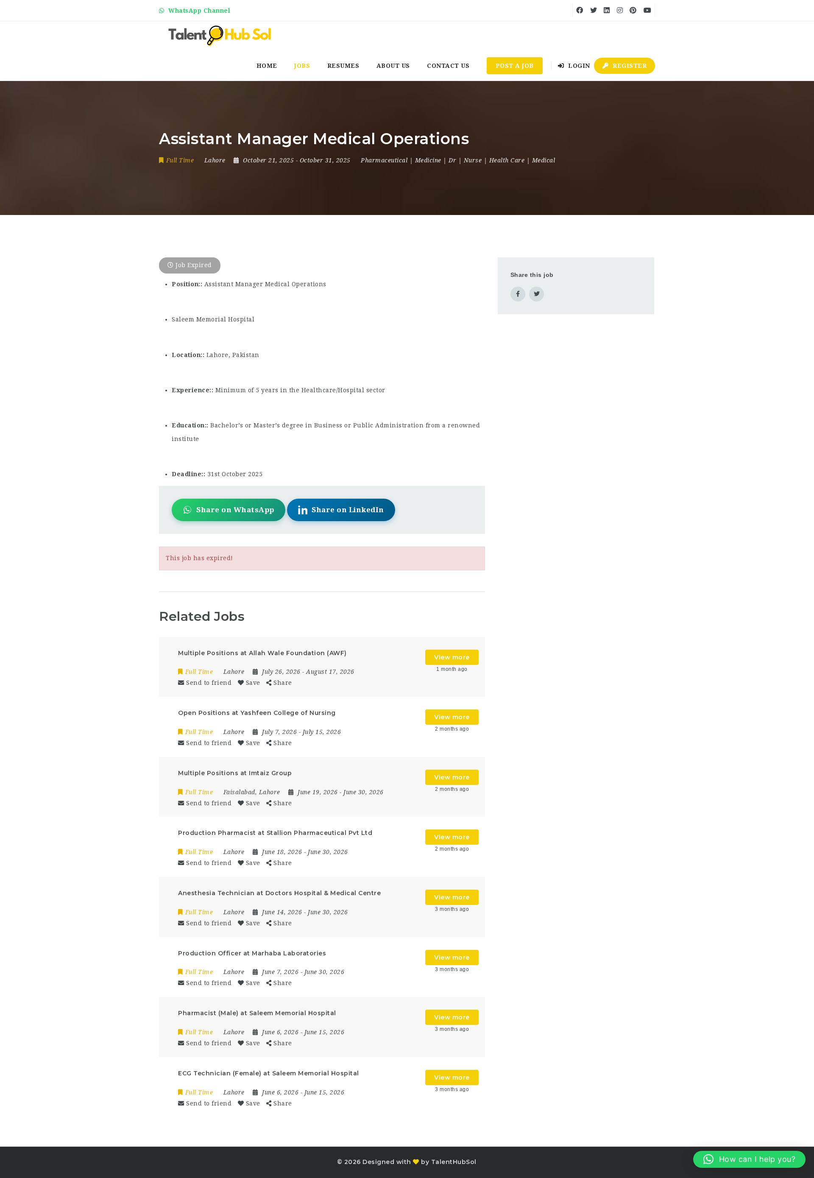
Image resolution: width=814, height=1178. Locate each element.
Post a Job (515, 65)
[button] (749, 1159)
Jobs (302, 65)
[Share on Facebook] (517, 294)
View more (452, 657)
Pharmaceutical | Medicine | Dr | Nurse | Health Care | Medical (458, 160)
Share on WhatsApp (235, 509)
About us (393, 65)
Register (629, 65)
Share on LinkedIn (348, 509)
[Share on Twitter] (536, 294)
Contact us (448, 65)
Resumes (343, 65)
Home (266, 65)
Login (578, 65)
